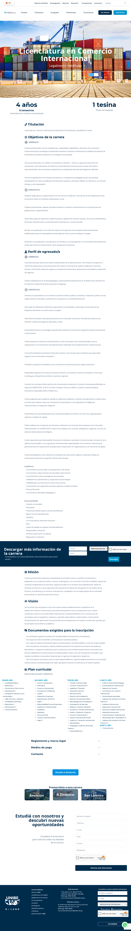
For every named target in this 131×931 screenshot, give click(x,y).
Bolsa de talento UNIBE (39, 914)
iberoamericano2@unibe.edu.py (73, 911)
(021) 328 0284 (72, 894)
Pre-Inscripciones (37, 900)
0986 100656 (68, 909)
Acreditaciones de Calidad (39, 895)
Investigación (36, 906)
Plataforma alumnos (38, 908)
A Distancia (39, 12)
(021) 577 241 (69, 907)
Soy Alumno (105, 12)
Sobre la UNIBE (36, 892)
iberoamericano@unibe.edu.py (75, 898)
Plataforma (120, 12)
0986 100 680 (72, 896)
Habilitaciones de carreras (40, 898)
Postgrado (55, 12)
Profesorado (71, 12)
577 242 (76, 907)
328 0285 (80, 894)
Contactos (35, 903)
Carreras (24, 12)
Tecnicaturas (88, 12)
